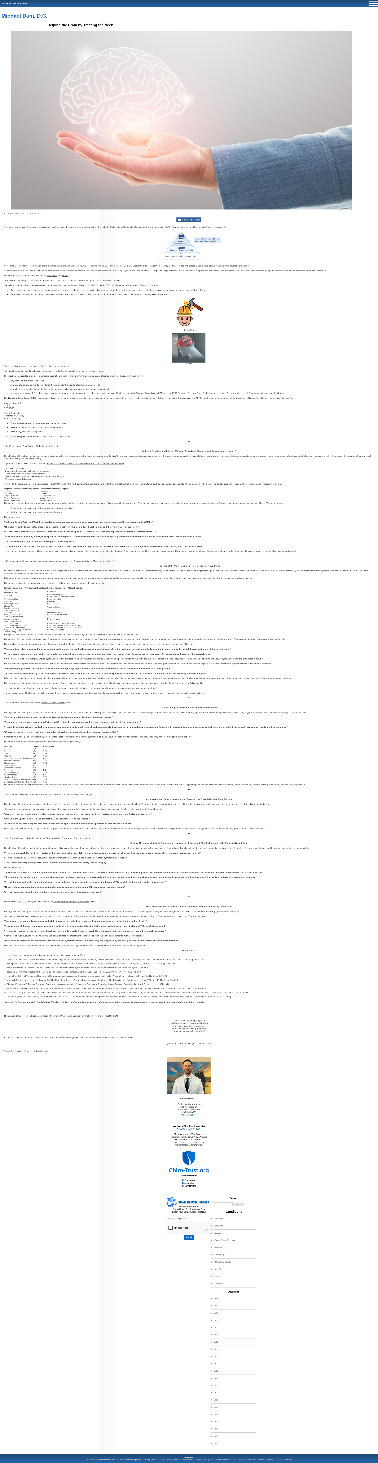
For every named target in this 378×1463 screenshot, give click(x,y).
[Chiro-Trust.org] (189, 1169)
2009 (216, 1320)
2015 (216, 1364)
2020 (216, 1400)
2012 (216, 1342)
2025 (216, 1436)
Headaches (219, 1233)
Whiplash (218, 1247)
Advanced (36, 213)
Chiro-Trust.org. (26, 1051)
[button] (238, 1204)
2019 (216, 1393)
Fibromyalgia (219, 1255)
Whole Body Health (222, 1262)
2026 (216, 1443)
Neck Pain (218, 1226)
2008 (216, 1313)
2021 (216, 1407)
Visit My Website (189, 1115)
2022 (216, 1414)
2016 (216, 1371)
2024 (216, 1429)
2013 (216, 1349)
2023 (216, 1422)
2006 (216, 1298)
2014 (216, 1356)
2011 (216, 1335)
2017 (216, 1378)
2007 (216, 1306)
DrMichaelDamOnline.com (14, 3)
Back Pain (218, 1218)
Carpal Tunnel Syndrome (224, 1240)
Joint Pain (218, 1269)
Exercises (218, 1276)
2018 (216, 1385)
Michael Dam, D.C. (24, 16)
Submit (189, 1237)
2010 (216, 1327)
